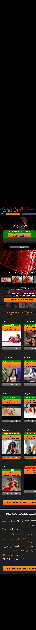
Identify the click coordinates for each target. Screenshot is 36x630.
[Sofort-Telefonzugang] (5, 213)
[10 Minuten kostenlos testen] (4, 213)
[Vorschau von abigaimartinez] (11, 381)
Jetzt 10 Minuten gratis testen (23, 299)
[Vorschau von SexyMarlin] (11, 417)
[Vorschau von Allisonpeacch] (11, 490)
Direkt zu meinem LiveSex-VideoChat (19, 235)
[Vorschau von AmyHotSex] (11, 345)
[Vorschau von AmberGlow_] (11, 454)
